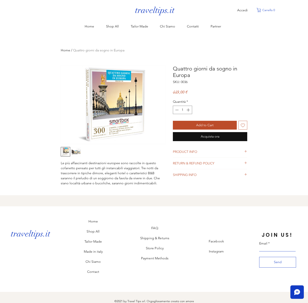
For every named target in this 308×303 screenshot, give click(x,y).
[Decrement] (176, 110)
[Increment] (189, 110)
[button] (267, 10)
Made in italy (93, 252)
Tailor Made (93, 241)
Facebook (216, 241)
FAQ (154, 228)
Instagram (216, 251)
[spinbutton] (182, 110)
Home (65, 50)
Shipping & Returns (155, 238)
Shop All (93, 231)
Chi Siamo (93, 262)
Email (263, 243)
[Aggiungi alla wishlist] (242, 125)
